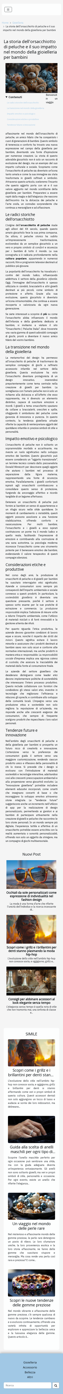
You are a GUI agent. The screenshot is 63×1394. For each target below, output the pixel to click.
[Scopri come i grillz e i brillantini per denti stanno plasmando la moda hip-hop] (31, 929)
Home (5, 22)
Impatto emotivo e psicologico (21, 113)
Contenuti (15, 97)
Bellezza (30, 1372)
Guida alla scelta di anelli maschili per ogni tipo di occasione (31, 1151)
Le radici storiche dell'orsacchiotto (23, 102)
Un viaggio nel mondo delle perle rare (31, 1226)
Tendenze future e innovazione (21, 124)
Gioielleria (17, 22)
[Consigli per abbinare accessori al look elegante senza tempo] (31, 981)
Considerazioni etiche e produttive (23, 119)
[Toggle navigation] (8, 9)
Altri (30, 1377)
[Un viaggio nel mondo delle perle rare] (31, 1206)
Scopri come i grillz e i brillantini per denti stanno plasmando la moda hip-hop (31, 950)
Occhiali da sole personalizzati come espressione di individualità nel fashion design (31, 896)
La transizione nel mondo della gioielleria (25, 108)
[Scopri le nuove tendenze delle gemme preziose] (31, 1282)
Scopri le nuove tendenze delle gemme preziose (31, 1302)
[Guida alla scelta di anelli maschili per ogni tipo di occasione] (31, 1129)
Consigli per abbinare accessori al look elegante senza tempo (31, 1001)
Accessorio (30, 1367)
